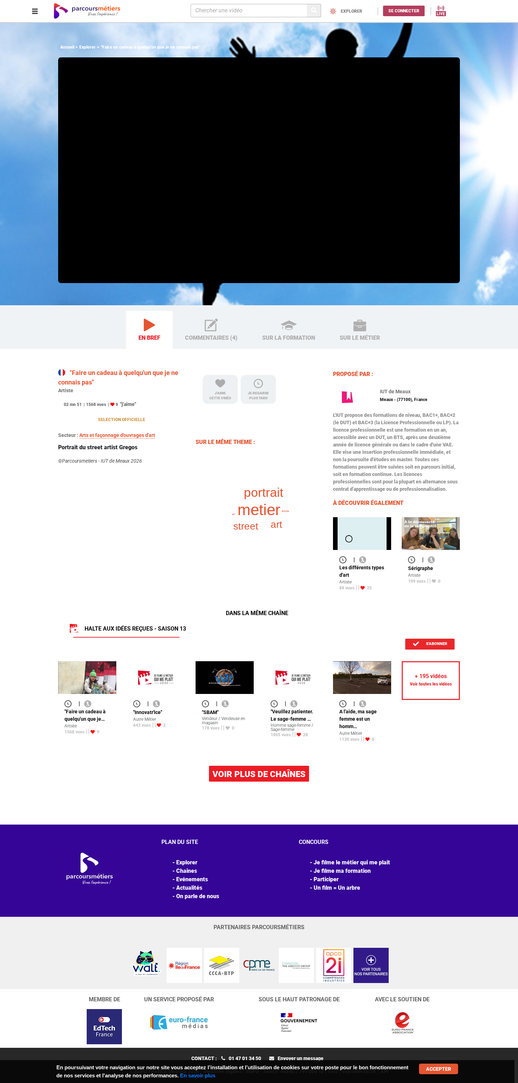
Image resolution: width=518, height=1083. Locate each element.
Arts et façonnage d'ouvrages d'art (117, 435)
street (245, 526)
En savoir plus (197, 1075)
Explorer (87, 47)
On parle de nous (197, 896)
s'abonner (436, 643)
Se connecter (403, 10)
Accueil (67, 47)
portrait (263, 492)
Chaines (186, 871)
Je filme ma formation (342, 871)
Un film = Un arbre (337, 887)
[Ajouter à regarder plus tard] (345, 559)
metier (259, 509)
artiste (285, 511)
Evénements (192, 879)
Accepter (438, 1069)
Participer (326, 879)
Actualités (189, 887)
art (276, 524)
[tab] (149, 330)
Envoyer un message (300, 1058)
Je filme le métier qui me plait (352, 862)
